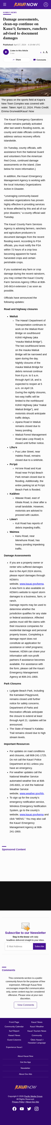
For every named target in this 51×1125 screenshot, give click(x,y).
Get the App (25, 1062)
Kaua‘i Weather (37, 1026)
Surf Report (14, 1031)
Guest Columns (14, 1040)
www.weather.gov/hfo (32, 793)
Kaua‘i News (36, 1022)
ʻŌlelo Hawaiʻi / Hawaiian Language (37, 1041)
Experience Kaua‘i (14, 1047)
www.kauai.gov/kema (32, 583)
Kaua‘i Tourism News (36, 1031)
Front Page (14, 1022)
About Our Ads (25, 1074)
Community (37, 1035)
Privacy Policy (18, 1102)
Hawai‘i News (10, 13)
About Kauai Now (25, 1056)
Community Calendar (14, 1026)
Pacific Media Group (33, 1096)
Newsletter (25, 1068)
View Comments (25, 1005)
